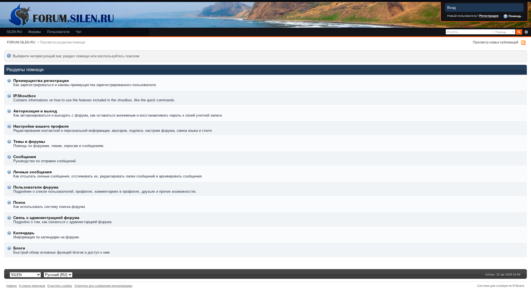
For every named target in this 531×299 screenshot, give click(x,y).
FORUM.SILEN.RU (21, 42)
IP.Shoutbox (24, 96)
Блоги (19, 248)
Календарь (24, 233)
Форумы (34, 31)
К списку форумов (32, 285)
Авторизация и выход (35, 111)
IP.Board (518, 285)
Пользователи (58, 31)
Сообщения (24, 156)
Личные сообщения (32, 172)
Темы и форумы (29, 141)
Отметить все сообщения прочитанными (103, 285)
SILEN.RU (14, 31)
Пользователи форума (35, 187)
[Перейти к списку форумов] (60, 13)
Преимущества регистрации (41, 80)
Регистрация (488, 15)
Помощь (514, 16)
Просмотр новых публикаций (495, 42)
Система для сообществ (494, 285)
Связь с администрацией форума (46, 217)
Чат (79, 31)
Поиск (19, 202)
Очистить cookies (59, 285)
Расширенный (526, 32)
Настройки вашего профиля (41, 126)
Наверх (11, 285)
